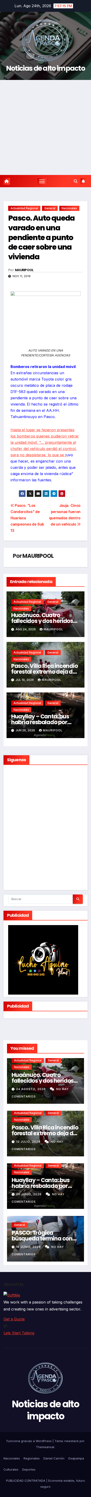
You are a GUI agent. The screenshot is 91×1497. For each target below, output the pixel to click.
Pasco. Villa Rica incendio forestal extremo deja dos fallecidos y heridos (45, 671)
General (49, 208)
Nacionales (69, 208)
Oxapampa (76, 1458)
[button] (75, 181)
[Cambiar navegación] (42, 181)
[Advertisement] (45, 127)
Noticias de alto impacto (45, 68)
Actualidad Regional (24, 208)
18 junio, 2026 (29, 1247)
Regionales (32, 1458)
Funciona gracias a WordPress (29, 1441)
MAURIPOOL (24, 270)
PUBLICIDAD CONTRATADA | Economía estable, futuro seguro (45, 1483)
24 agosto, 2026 (31, 1089)
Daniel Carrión (53, 1458)
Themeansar (45, 1447)
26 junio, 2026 (29, 1194)
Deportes (28, 1469)
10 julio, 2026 (28, 1141)
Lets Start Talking (19, 1333)
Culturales (11, 1469)
